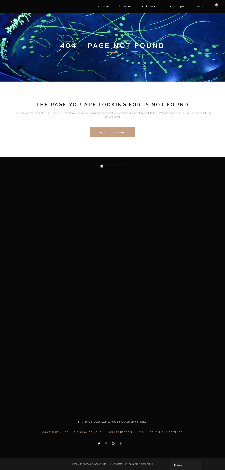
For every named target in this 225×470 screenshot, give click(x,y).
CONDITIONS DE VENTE (166, 432)
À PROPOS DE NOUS (88, 432)
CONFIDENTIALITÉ (55, 432)
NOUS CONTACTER (120, 432)
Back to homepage (112, 132)
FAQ (141, 432)
